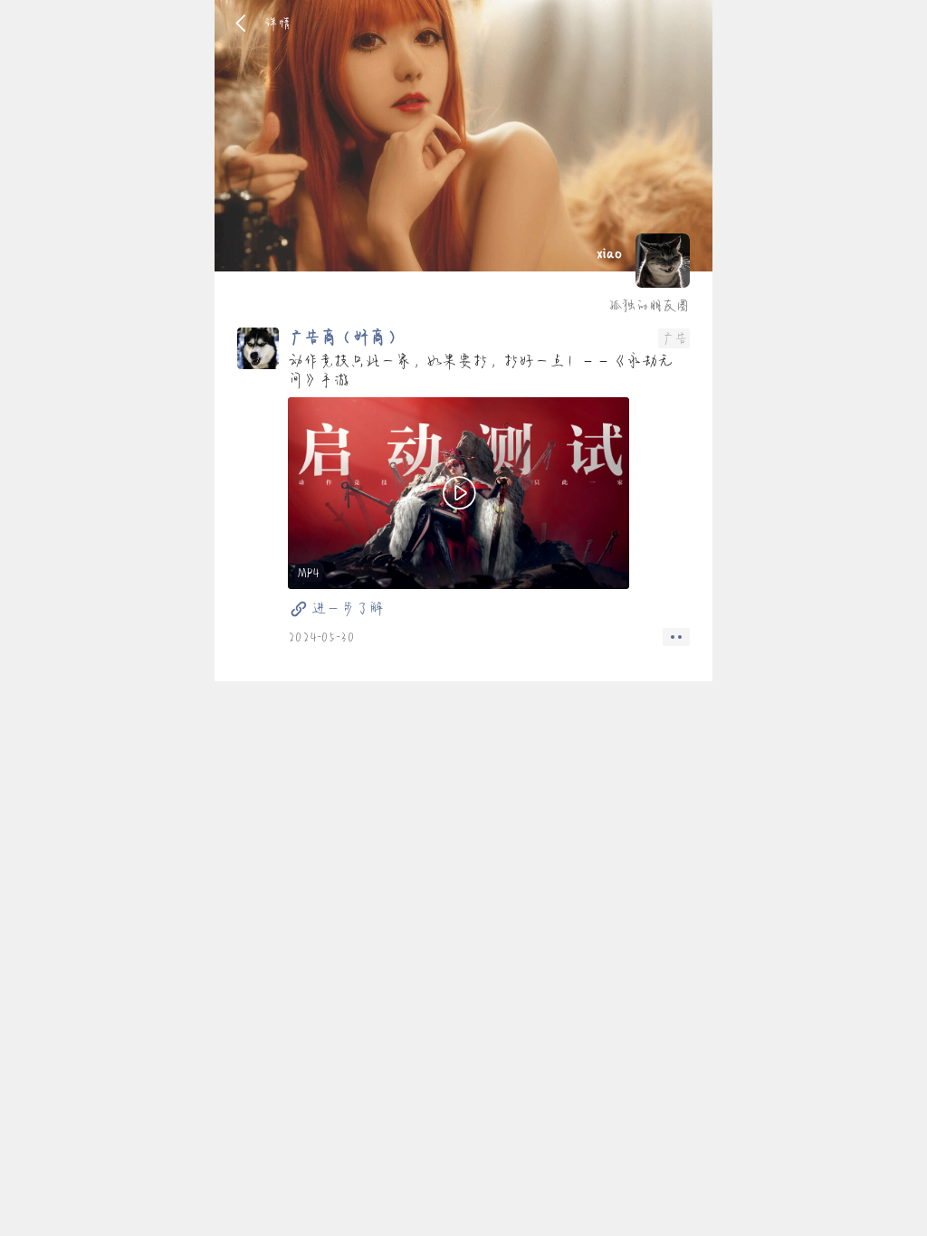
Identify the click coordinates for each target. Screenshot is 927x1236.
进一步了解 (347, 608)
